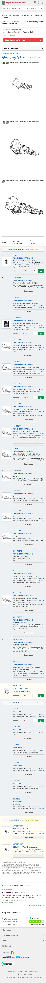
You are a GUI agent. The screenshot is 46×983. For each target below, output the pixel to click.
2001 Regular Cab (26, 15)
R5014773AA (17, 617)
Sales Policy (12, 972)
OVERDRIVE (17, 712)
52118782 (16, 727)
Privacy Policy (33, 972)
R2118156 (16, 799)
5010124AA (17, 277)
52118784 (16, 763)
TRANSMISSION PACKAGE (23, 258)
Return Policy (22, 972)
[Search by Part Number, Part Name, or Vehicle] (42, 8)
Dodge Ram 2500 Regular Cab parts (13, 866)
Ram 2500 (16, 15)
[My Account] (39, 2)
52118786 (16, 781)
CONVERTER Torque (20, 689)
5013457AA (17, 255)
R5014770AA (17, 571)
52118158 (16, 744)
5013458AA (17, 318)
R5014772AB (17, 593)
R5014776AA (17, 661)
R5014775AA (17, 639)
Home (3, 15)
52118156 (16, 709)
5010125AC (17, 297)
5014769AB (17, 384)
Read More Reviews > (37, 905)
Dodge (9, 15)
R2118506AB (17, 686)
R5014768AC (17, 551)
